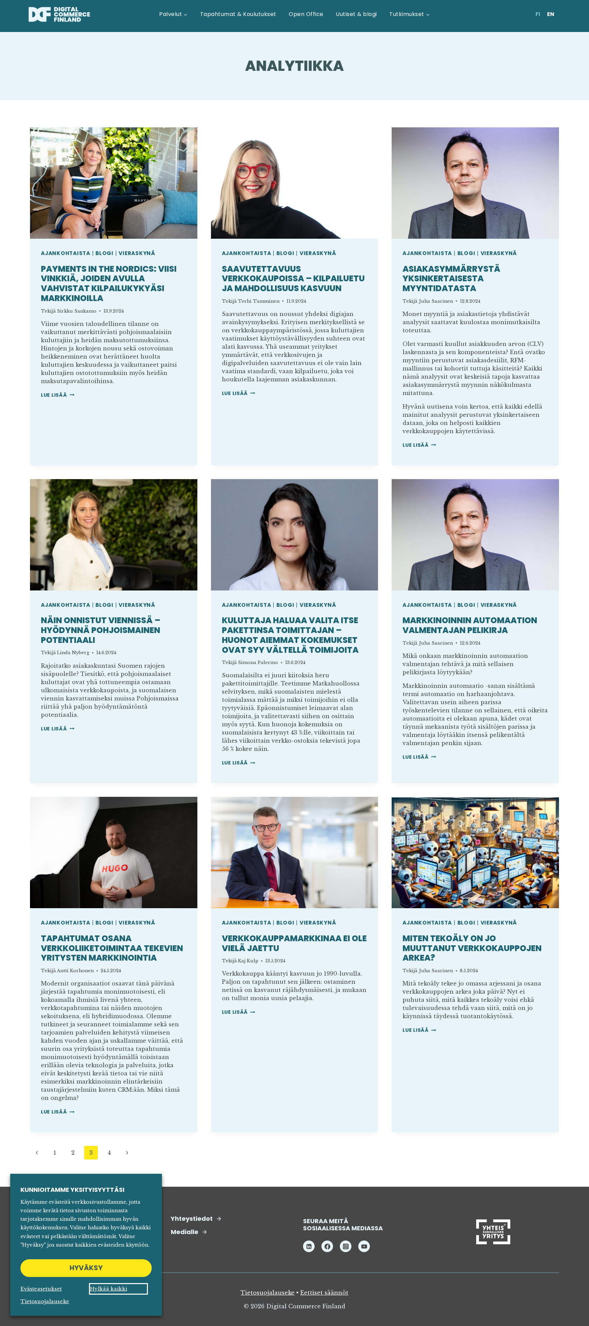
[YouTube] (364, 1246)
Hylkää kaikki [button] (108, 1288)
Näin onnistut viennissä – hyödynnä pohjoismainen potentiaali (100, 630)
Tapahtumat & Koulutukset (238, 14)
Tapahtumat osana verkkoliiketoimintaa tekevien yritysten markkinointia (112, 948)
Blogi (104, 253)
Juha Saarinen (436, 301)
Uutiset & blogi (356, 14)
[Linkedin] (309, 1246)
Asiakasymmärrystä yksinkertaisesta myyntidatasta (451, 278)
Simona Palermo (258, 662)
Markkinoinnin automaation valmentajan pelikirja (470, 625)
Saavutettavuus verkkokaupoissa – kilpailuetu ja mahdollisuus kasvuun (293, 278)
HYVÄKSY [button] (86, 1268)
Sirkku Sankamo (76, 311)
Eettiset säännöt (324, 1292)
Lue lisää (57, 395)
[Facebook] (327, 1246)
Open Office (306, 14)
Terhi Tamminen (259, 301)
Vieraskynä (137, 253)
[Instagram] (345, 1246)
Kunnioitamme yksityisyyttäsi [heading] (72, 1189)
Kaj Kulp (248, 960)
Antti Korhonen (75, 970)
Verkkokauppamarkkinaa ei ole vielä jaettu (294, 943)
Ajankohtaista (65, 253)
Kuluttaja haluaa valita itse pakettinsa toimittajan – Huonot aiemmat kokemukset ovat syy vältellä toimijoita (290, 635)
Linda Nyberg (73, 652)
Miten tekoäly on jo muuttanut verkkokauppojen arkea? (472, 948)
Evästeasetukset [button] (41, 1288)
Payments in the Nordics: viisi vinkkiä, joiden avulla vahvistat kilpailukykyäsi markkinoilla (109, 283)
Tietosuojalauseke (267, 1292)
